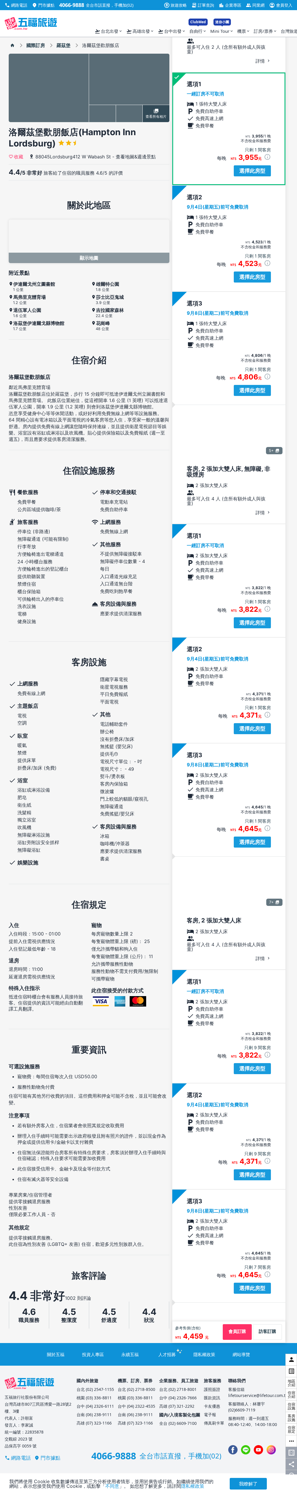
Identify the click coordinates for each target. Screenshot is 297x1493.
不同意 (112, 1486)
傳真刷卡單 (214, 1423)
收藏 (18, 156)
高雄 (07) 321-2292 (176, 1406)
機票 (243, 31)
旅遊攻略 (176, 5)
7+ (271, 902)
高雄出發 (140, 31)
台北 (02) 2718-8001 (178, 1389)
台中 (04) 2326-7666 (178, 1397)
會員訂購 (237, 1331)
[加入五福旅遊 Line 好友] (245, 1449)
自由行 (198, 30)
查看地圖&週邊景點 (136, 157)
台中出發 (172, 31)
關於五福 (55, 1354)
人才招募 (167, 1354)
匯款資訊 (212, 1397)
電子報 (210, 1414)
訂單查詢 (202, 5)
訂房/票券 (265, 31)
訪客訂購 (267, 1331)
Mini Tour (222, 30)
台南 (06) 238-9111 (94, 1414)
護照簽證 (212, 1389)
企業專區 (230, 5)
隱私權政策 (204, 1354)
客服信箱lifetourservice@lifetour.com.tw (258, 1392)
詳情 (261, 61)
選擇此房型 (252, 171)
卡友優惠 (212, 1406)
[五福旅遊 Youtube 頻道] (258, 1449)
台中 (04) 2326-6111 (95, 1406)
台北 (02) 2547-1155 (95, 1389)
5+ (271, 450)
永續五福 (130, 1354)
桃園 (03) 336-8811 (94, 1397)
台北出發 (109, 31)
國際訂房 (35, 45)
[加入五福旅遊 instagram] (271, 1449)
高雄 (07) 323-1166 (94, 1423)
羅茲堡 (63, 45)
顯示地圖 (89, 258)
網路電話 (16, 5)
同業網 (255, 5)
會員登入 (280, 5)
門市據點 (43, 5)
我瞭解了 (248, 1484)
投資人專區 (93, 1354)
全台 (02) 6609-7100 (178, 1423)
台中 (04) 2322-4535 (136, 1406)
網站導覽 (241, 1354)
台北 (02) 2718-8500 (136, 1389)
